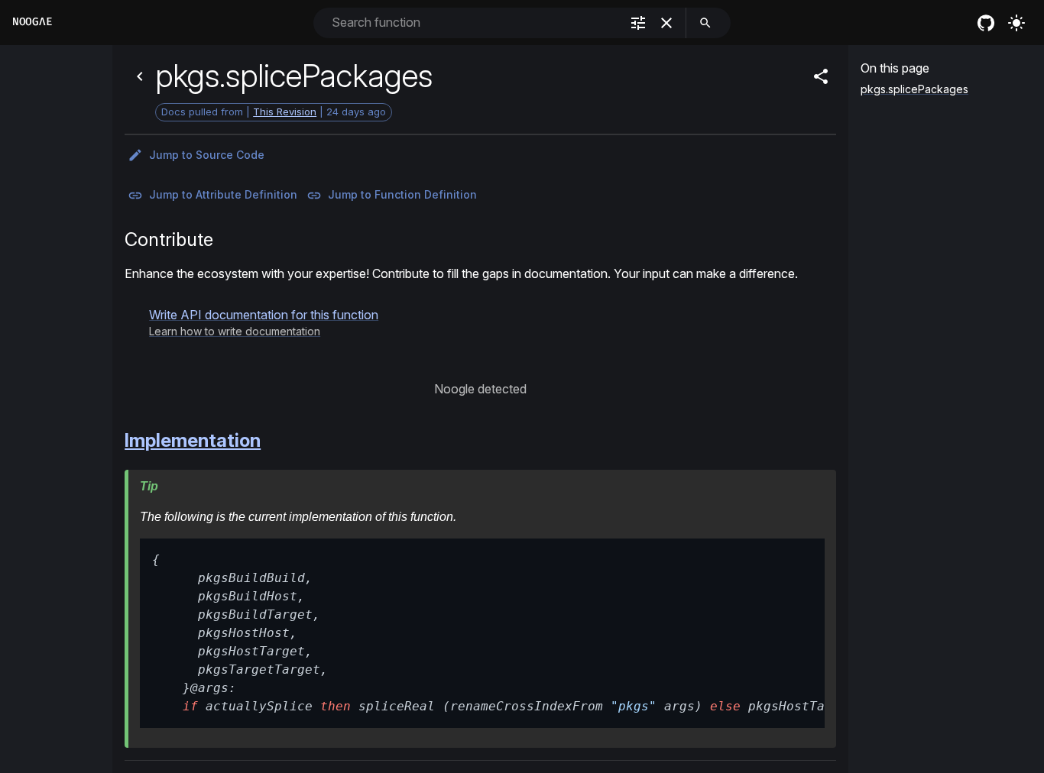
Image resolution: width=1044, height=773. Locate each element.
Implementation (193, 440)
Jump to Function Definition (402, 194)
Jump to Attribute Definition (223, 194)
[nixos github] (986, 23)
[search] (705, 23)
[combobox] (474, 22)
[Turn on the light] (1016, 23)
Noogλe (32, 21)
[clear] (666, 23)
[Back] (140, 76)
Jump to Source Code (206, 154)
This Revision (284, 111)
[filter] (638, 23)
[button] (264, 322)
